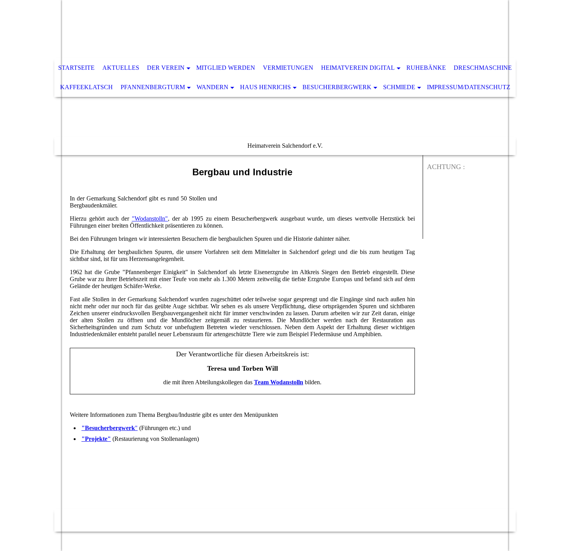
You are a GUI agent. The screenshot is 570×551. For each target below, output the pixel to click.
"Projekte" (96, 438)
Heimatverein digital (358, 67)
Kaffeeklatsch (86, 87)
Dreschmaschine (483, 67)
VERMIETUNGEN (288, 67)
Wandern (212, 87)
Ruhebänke (426, 67)
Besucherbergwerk (336, 87)
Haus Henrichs (265, 87)
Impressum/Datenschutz (468, 87)
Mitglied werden (225, 67)
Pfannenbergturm (153, 87)
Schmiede (399, 87)
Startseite (76, 67)
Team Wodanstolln (278, 382)
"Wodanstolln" (150, 218)
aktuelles (120, 67)
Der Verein (166, 67)
